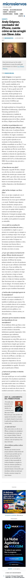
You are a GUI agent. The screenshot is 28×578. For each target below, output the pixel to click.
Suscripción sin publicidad (10, 515)
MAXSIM (10, 569)
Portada (5, 10)
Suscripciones (8, 14)
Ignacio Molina (9, 73)
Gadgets (4, 19)
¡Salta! (20, 16)
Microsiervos (9, 38)
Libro (21, 14)
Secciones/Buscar (16, 10)
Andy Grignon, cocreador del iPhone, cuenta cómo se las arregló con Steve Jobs (14, 28)
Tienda (16, 14)
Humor (5, 12)
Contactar (12, 12)
